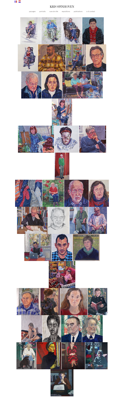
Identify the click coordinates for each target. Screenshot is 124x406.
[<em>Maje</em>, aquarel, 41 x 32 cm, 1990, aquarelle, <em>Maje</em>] (92, 328)
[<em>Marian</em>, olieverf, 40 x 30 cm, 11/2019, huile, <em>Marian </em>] (99, 193)
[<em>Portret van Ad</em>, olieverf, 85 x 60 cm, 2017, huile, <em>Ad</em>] (97, 220)
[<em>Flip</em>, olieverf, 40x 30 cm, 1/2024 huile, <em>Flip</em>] (96, 57)
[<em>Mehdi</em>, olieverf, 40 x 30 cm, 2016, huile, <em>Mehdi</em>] (62, 247)
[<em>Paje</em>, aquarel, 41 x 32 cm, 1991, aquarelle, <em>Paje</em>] (71, 328)
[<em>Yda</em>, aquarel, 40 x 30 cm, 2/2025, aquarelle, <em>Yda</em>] (28, 57)
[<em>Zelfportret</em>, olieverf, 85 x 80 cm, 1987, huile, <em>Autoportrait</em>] (48, 355)
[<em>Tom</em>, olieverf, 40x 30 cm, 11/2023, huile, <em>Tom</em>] (31, 85)
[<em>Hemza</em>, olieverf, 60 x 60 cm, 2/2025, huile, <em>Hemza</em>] (52, 57)
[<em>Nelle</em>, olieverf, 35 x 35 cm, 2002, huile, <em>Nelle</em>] (73, 301)
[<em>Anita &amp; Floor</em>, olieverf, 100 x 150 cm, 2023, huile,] (82, 85)
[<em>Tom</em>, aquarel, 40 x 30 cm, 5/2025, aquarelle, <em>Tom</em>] (72, 30)
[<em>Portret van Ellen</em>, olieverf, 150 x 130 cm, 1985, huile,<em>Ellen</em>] (73, 355)
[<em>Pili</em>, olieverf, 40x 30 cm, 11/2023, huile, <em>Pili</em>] (52, 85)
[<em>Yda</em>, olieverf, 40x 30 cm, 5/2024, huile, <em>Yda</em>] (76, 57)
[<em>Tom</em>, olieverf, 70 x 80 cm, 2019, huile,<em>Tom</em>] (32, 220)
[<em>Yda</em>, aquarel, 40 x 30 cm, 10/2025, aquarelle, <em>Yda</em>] (30, 30)
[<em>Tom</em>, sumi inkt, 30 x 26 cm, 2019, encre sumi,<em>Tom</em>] (58, 220)
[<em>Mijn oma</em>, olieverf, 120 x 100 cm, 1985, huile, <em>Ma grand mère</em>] (96, 355)
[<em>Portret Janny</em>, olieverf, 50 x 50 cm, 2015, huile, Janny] (86, 247)
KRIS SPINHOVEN (62, 6)
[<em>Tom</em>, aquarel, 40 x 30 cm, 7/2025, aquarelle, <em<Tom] (51, 30)
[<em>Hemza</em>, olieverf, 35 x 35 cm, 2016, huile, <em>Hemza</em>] (38, 247)
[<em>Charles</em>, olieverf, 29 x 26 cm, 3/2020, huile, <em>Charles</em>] (76, 193)
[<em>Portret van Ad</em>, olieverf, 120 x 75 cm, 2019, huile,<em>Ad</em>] (79, 220)
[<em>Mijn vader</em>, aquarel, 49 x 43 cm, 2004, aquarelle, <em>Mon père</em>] (28, 301)
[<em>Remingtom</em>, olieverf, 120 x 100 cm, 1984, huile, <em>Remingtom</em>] (62, 382)
